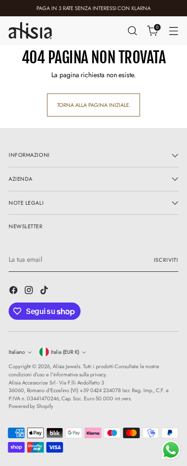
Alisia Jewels (66, 366)
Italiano (17, 352)
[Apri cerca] (132, 31)
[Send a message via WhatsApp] (171, 450)
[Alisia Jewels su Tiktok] (45, 291)
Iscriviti (166, 260)
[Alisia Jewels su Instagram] (29, 291)
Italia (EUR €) (65, 352)
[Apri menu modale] (173, 31)
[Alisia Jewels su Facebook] (14, 291)
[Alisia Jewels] (30, 30)
